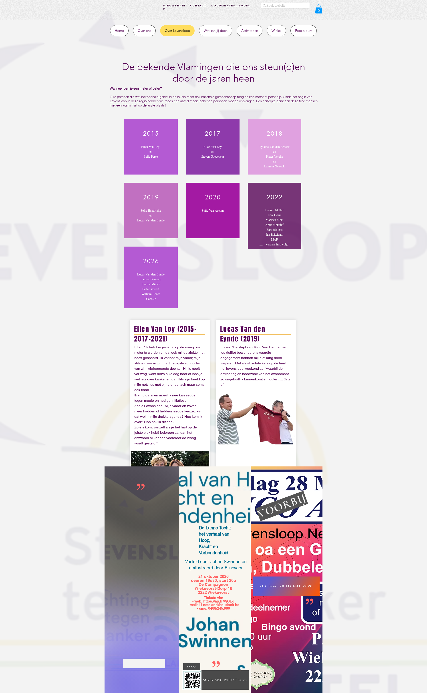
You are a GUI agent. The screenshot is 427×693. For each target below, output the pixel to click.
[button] (318, 9)
